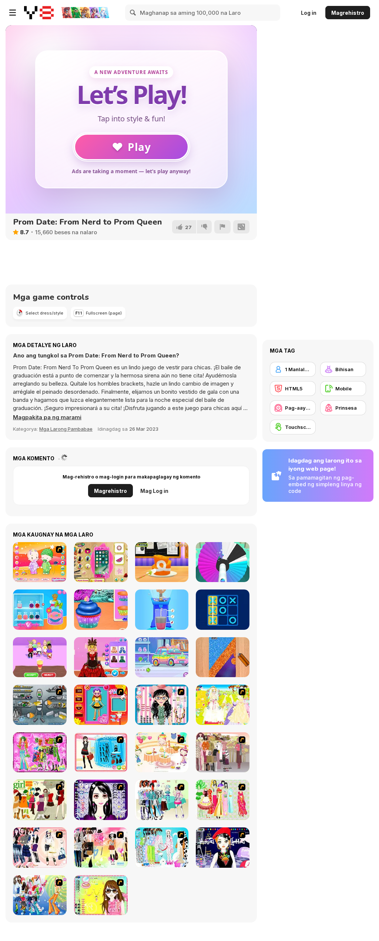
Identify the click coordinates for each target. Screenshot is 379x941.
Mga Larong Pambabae (66, 429)
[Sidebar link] (12, 12)
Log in (308, 13)
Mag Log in (154, 491)
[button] (47, 417)
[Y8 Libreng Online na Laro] (39, 12)
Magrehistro (347, 13)
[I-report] (222, 226)
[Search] (133, 12)
